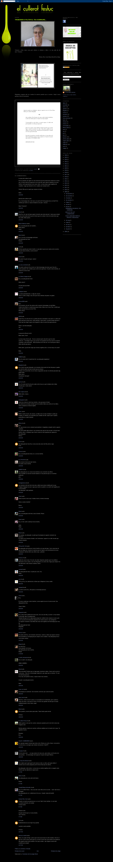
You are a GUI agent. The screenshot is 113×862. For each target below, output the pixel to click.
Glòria (20, 595)
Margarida (21, 612)
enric (20, 579)
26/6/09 (21, 554)
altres (31, 170)
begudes (65, 110)
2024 (66, 159)
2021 (66, 166)
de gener (68, 229)
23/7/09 (21, 845)
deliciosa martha (22, 835)
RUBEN (20, 357)
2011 (66, 187)
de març (68, 224)
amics (64, 106)
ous (64, 131)
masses (65, 121)
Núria (20, 669)
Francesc (21, 557)
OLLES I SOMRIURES (24, 741)
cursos (64, 112)
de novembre (69, 195)
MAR (20, 316)
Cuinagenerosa (22, 483)
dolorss (20, 775)
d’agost (68, 202)
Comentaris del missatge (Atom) (30, 854)
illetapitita (21, 365)
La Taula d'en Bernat (23, 760)
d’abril (67, 222)
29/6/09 (21, 717)
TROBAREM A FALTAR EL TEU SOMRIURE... (30, 20)
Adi (19, 820)
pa (63, 133)
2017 (66, 174)
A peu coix (21, 689)
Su (19, 246)
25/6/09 (21, 220)
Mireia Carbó (66, 127)
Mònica (20, 423)
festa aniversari (66, 118)
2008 (66, 231)
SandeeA (21, 587)
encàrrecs (65, 114)
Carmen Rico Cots (23, 799)
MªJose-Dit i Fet (22, 546)
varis (64, 146)
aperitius (65, 108)
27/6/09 (21, 653)
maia (20, 212)
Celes (20, 496)
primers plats (66, 138)
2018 (66, 172)
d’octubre (68, 198)
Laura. (20, 411)
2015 (66, 178)
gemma (20, 382)
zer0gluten (21, 291)
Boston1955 (21, 301)
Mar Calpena (22, 391)
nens (64, 129)
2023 (66, 161)
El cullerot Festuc (23, 720)
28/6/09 (21, 665)
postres (64, 137)
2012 (66, 185)
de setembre (69, 200)
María (20, 709)
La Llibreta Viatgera (23, 276)
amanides (65, 105)
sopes (64, 142)
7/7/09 (20, 816)
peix (64, 135)
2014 (66, 181)
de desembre (69, 193)
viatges (64, 148)
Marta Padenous (22, 223)
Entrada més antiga (55, 851)
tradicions (65, 144)
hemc (64, 120)
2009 (66, 191)
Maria (20, 532)
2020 (66, 168)
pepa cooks (21, 697)
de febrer (68, 226)
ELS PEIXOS (22, 459)
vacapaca (21, 750)
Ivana (20, 256)
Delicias (20, 632)
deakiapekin (21, 400)
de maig (68, 220)
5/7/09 (20, 795)
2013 (66, 183)
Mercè (20, 235)
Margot (20, 644)
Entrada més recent (19, 851)
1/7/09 (20, 772)
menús (64, 123)
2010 (66, 189)
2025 (66, 157)
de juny (68, 206)
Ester (20, 441)
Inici (38, 851)
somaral (20, 569)
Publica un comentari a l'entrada (22, 848)
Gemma (20, 451)
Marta (20, 511)
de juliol (68, 204)
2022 (66, 163)
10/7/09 (21, 831)
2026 (66, 155)
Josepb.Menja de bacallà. (25, 787)
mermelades (66, 125)
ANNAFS (21, 469)
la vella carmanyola (23, 657)
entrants (65, 116)
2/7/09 (20, 783)
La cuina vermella (23, 264)
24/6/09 (21, 195)
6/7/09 (20, 806)
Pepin (20, 519)
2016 (66, 176)
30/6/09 (21, 757)
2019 (66, 170)
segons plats (66, 140)
